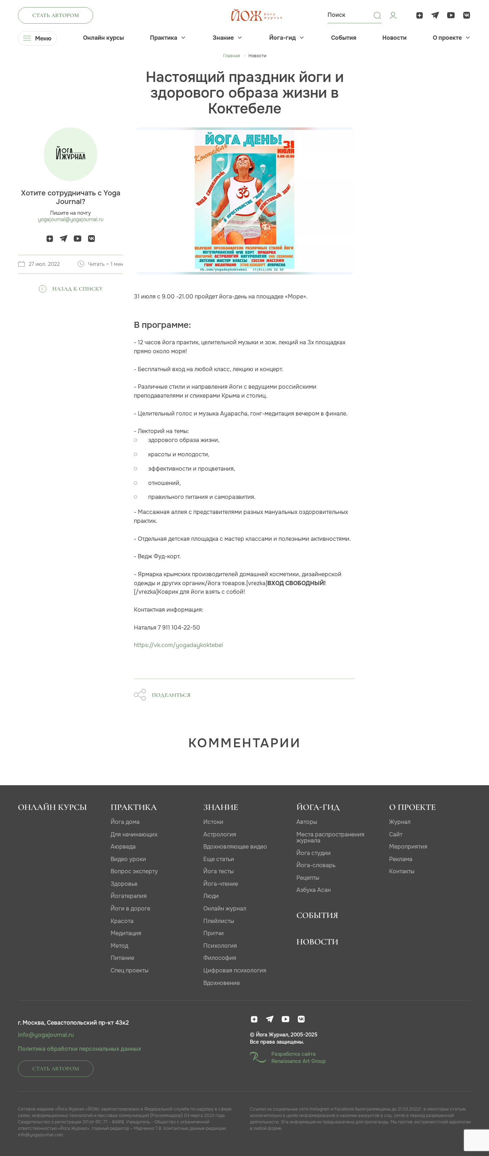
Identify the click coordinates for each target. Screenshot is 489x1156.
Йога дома (125, 822)
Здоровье (124, 884)
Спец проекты (130, 970)
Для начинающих (134, 834)
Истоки (213, 822)
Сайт (395, 834)
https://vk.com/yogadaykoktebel (178, 645)
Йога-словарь (315, 865)
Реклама (400, 859)
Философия (219, 958)
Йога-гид (282, 38)
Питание (122, 958)
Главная (231, 56)
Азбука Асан (313, 890)
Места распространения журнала (330, 838)
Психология (220, 945)
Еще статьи (218, 859)
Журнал (400, 822)
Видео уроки (128, 859)
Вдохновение (221, 983)
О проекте (447, 38)
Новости (394, 38)
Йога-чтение (220, 884)
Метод (119, 945)
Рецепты (307, 877)
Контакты (402, 871)
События (343, 38)
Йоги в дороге (130, 908)
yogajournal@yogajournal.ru (70, 219)
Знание (223, 38)
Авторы (306, 822)
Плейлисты (218, 921)
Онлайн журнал (224, 908)
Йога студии (313, 853)
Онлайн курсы (103, 38)
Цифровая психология (234, 970)
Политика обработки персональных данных (79, 1049)
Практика (163, 38)
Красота (122, 921)
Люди (211, 896)
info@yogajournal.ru (46, 1035)
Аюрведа (123, 846)
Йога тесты (218, 871)
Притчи (213, 933)
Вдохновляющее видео (235, 846)
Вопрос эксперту (134, 871)
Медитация (126, 933)
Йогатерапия (129, 896)
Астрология (219, 834)
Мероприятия (408, 846)
